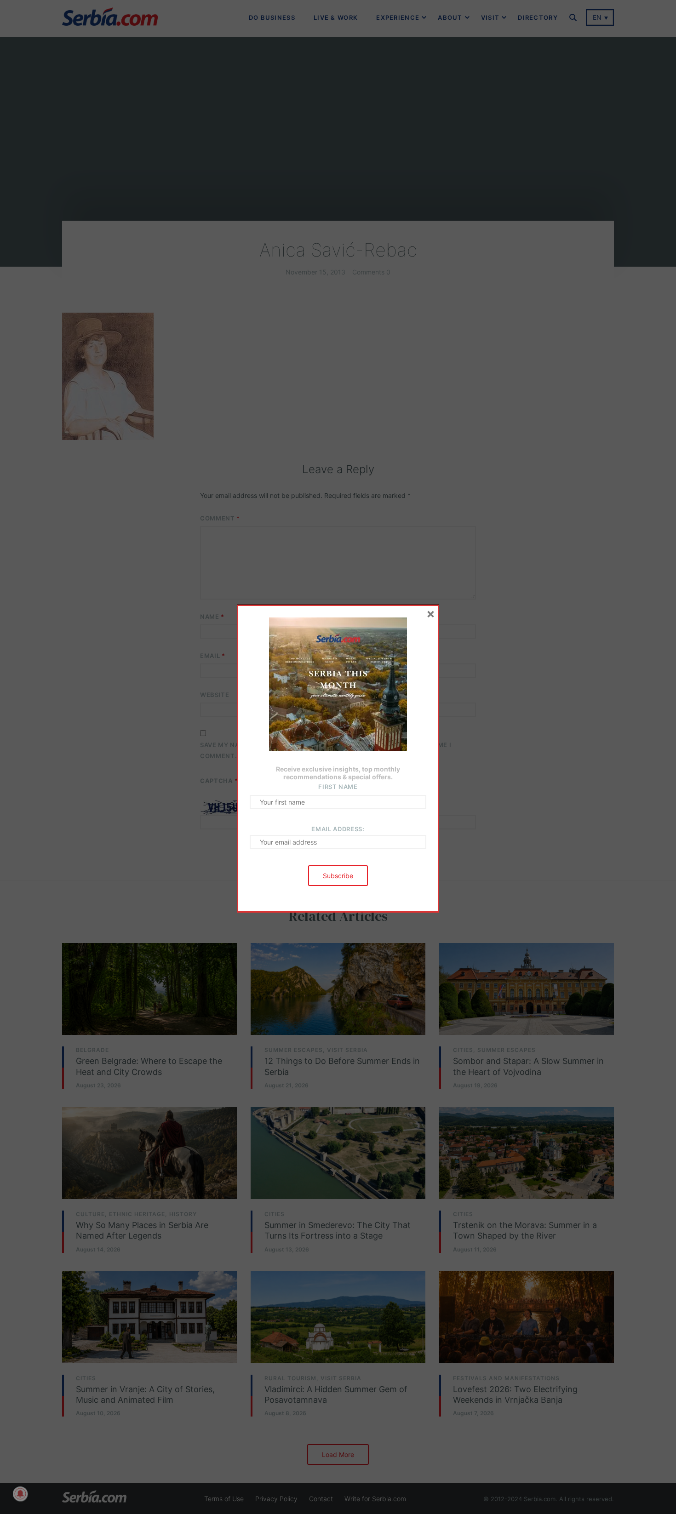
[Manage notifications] (20, 1493)
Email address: (337, 829)
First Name (338, 786)
